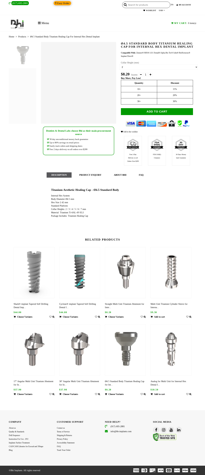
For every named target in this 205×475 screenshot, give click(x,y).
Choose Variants (24, 317)
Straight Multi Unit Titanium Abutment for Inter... (124, 306)
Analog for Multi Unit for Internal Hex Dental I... (168, 383)
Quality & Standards (16, 432)
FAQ (59, 446)
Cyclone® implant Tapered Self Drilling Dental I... (77, 306)
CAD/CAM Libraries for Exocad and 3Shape (26, 446)
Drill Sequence (14, 435)
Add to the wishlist (130, 132)
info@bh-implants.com (121, 431)
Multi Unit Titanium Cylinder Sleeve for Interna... (169, 306)
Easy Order (63, 3)
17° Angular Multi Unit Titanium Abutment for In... (33, 383)
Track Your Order (63, 450)
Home (11, 36)
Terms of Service (63, 432)
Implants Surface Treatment (19, 443)
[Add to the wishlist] (50, 317)
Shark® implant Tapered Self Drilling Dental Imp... (31, 306)
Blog (10, 450)
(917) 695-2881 (20, 3)
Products (22, 36)
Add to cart (157, 111)
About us (12, 428)
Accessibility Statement (65, 443)
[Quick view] (53, 317)
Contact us (61, 428)
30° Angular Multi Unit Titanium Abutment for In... (79, 383)
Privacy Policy (62, 439)
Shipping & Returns (64, 435)
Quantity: (134, 75)
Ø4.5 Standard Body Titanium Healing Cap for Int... (124, 383)
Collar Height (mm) (130, 62)
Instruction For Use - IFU (19, 439)
